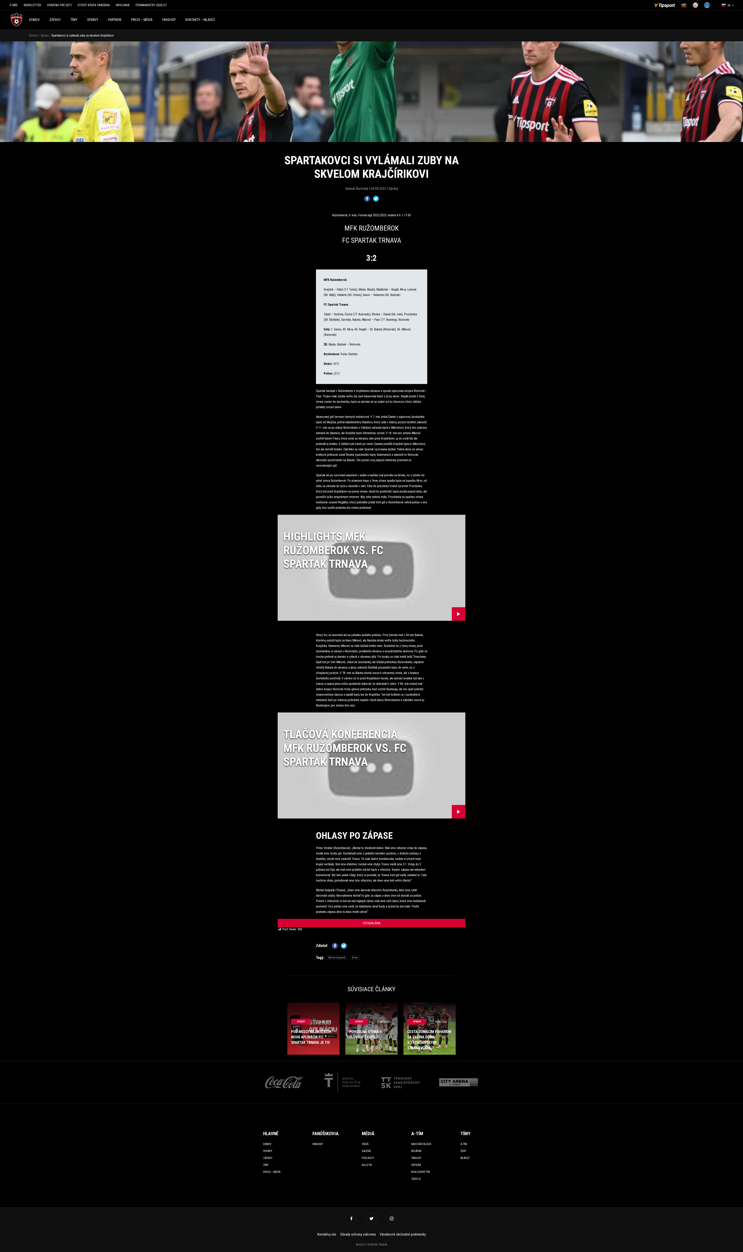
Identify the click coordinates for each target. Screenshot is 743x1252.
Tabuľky (416, 1158)
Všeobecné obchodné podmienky (403, 1234)
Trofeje (416, 1178)
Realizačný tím (420, 1171)
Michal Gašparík (336, 957)
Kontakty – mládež (200, 20)
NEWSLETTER (32, 5)
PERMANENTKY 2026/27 (151, 5)
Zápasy (55, 20)
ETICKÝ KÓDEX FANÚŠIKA (94, 5)
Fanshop (317, 1144)
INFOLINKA (122, 5)
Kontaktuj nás (326, 1234)
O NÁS (14, 5)
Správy (92, 20)
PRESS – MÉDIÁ (141, 20)
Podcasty (368, 1158)
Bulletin (367, 1164)
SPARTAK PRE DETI (59, 5)
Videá (365, 1144)
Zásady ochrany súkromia (358, 1234)
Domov (34, 20)
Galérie (366, 1151)
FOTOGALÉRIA (371, 923)
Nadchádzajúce (421, 1144)
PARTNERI (114, 20)
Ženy (463, 1151)
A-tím (355, 957)
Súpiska (416, 1164)
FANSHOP (169, 20)
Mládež (465, 1158)
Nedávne (416, 1151)
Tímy (73, 20)
